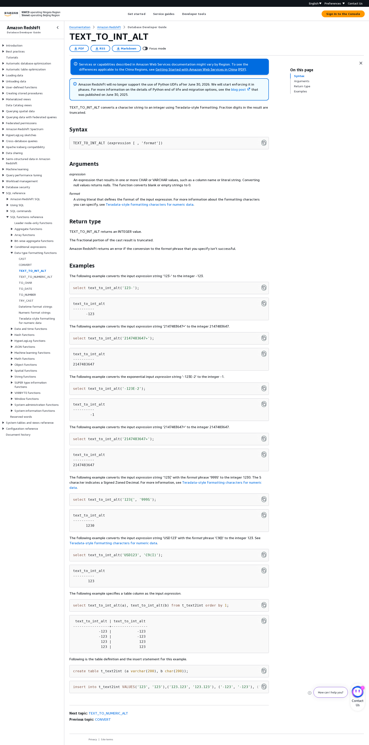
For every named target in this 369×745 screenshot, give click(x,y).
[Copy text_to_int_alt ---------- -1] (263, 404)
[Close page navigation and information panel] (361, 63)
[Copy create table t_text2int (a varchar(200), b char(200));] (263, 671)
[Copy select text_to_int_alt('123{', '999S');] (263, 499)
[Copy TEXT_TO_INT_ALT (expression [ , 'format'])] (263, 143)
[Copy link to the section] (66, 129)
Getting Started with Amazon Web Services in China (196, 69)
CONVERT (103, 719)
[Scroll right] (209, 13)
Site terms (107, 739)
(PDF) (242, 69)
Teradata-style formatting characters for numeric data (149, 204)
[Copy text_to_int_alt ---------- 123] (263, 570)
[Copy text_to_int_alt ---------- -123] (263, 303)
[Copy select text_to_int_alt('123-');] (263, 288)
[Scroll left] (124, 13)
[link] (147, 27)
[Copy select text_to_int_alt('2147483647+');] (263, 338)
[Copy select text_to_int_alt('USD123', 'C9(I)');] (263, 555)
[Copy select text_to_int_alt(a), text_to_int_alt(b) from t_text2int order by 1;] (263, 605)
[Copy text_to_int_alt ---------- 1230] (263, 515)
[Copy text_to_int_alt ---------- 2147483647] (263, 354)
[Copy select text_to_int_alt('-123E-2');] (263, 388)
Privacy (93, 739)
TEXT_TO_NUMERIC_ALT (108, 713)
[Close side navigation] (58, 27)
